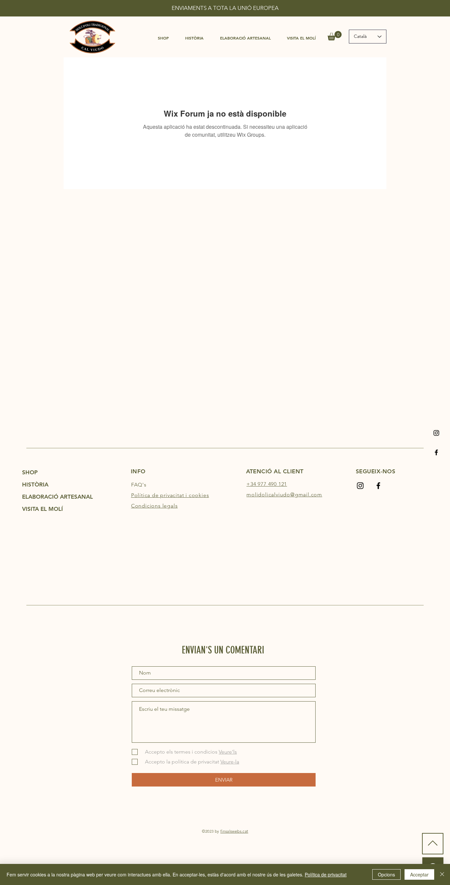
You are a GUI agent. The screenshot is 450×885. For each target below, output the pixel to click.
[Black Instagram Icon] (436, 433)
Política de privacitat (326, 874)
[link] (334, 36)
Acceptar (419, 874)
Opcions (386, 874)
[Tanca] (442, 874)
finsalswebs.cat (234, 831)
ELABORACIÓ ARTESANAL (51, 496)
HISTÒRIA (35, 484)
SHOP (30, 472)
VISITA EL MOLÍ (42, 509)
